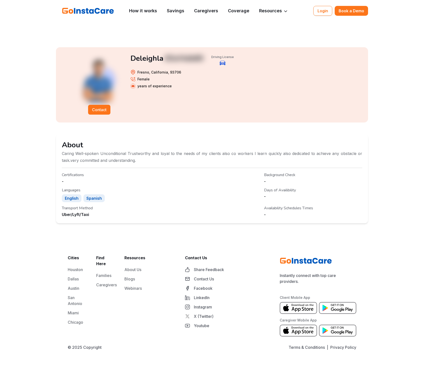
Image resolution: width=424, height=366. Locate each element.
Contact (99, 109)
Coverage (238, 10)
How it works (143, 10)
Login (323, 10)
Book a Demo (351, 10)
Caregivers (206, 10)
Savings (175, 10)
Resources (270, 10)
